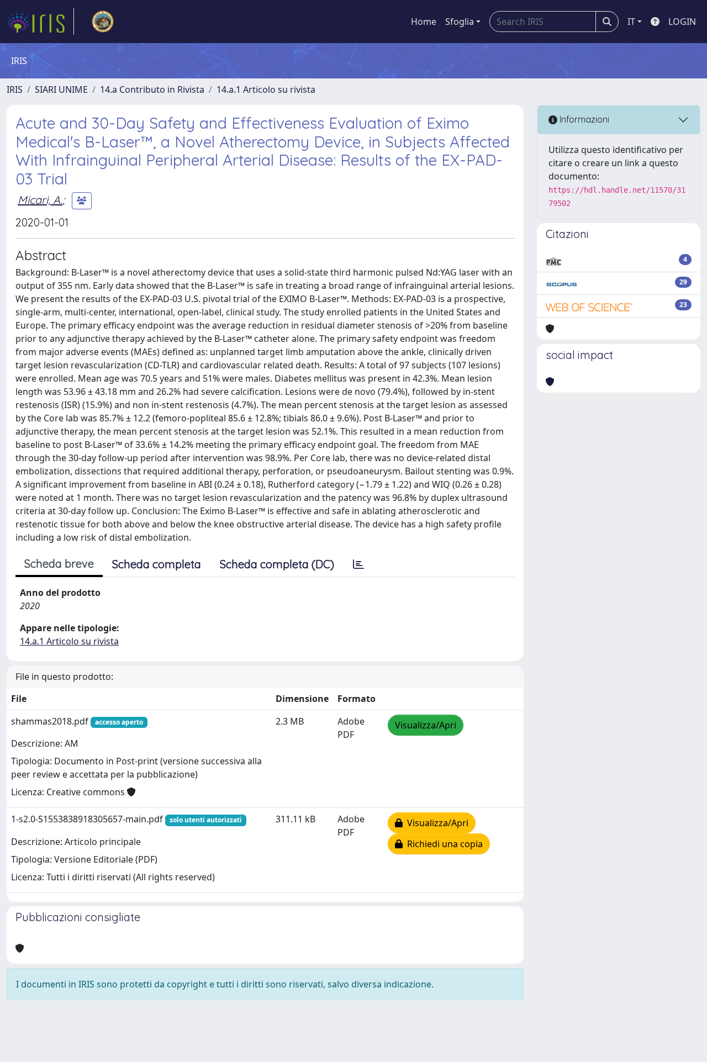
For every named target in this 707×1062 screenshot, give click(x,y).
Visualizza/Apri (425, 725)
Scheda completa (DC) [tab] (277, 564)
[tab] (358, 564)
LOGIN (682, 21)
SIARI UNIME (61, 89)
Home (423, 21)
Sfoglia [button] (459, 21)
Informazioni (583, 119)
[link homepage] (40, 21)
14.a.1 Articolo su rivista (266, 89)
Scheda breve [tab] (59, 563)
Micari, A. (40, 200)
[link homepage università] (103, 21)
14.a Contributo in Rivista (152, 89)
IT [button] (631, 21)
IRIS (15, 89)
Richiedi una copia (443, 844)
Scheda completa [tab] (156, 564)
